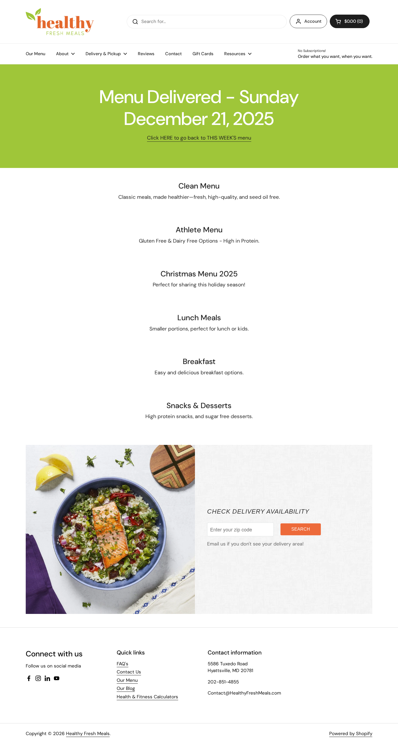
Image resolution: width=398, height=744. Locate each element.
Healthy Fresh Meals (88, 733)
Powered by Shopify (350, 733)
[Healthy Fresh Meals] (60, 21)
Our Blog (126, 688)
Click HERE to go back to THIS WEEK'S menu (199, 137)
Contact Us (129, 672)
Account (312, 21)
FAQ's (122, 664)
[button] (350, 21)
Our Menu (127, 680)
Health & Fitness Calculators (147, 697)
